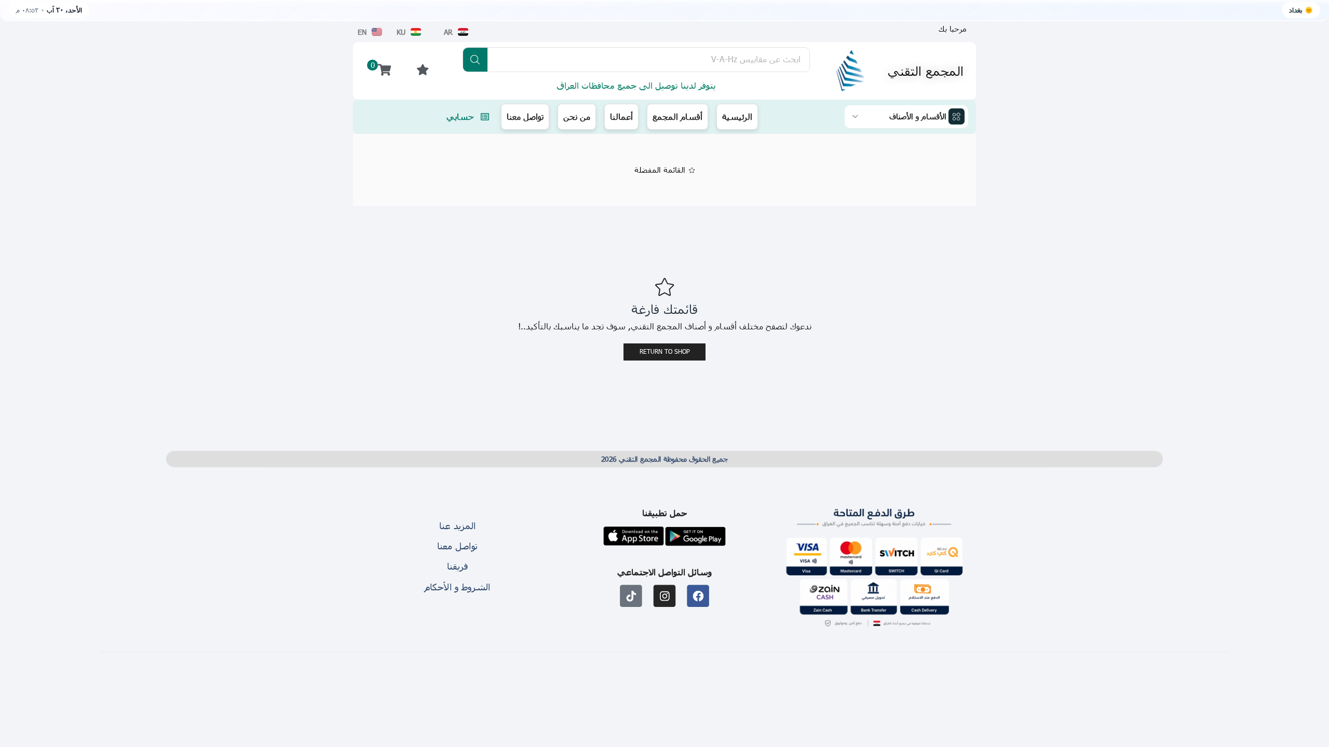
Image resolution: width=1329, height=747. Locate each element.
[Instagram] (665, 596)
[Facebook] (698, 596)
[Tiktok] (631, 596)
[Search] (475, 60)
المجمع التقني (926, 70)
